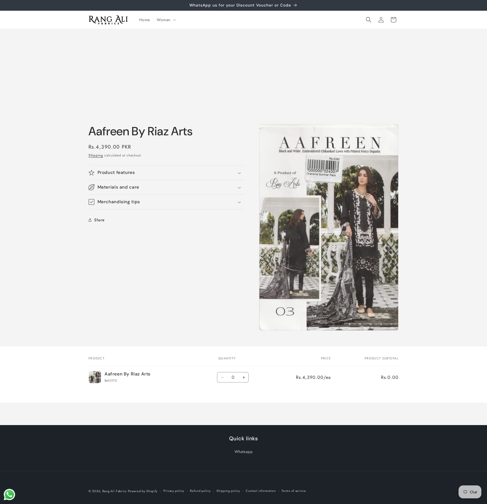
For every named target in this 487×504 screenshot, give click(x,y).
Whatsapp (243, 451)
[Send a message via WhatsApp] (9, 494)
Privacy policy (173, 490)
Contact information (261, 490)
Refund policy (200, 490)
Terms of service (294, 490)
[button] (165, 20)
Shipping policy (228, 490)
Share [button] (99, 220)
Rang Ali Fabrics (114, 491)
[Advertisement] (243, 71)
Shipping (95, 155)
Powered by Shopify (143, 491)
